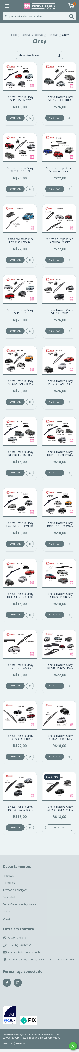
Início (13, 34)
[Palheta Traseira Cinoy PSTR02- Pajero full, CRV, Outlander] (69, 757)
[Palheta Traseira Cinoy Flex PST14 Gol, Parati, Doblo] (69, 473)
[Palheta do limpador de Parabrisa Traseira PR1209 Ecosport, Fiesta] (69, 260)
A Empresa (9, 882)
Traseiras (52, 34)
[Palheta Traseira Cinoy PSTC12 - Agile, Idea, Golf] (30, 402)
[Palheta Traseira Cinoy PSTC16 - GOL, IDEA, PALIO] (69, 118)
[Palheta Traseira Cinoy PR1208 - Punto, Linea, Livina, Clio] (69, 686)
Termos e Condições (15, 890)
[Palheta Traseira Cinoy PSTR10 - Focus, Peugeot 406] (30, 686)
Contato (7, 911)
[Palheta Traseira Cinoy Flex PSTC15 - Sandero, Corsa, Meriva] (30, 331)
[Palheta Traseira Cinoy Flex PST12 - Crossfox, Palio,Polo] (69, 544)
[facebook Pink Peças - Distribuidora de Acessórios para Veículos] (7, 983)
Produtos (8, 875)
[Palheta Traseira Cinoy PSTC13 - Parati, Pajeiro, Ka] (69, 331)
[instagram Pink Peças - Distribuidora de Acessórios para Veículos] (18, 983)
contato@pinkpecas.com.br (24, 952)
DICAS (6, 918)
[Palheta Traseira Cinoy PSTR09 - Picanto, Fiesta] (69, 615)
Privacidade (9, 897)
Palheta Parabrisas (32, 34)
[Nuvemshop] (14, 1044)
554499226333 (17, 938)
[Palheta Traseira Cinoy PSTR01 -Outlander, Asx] (30, 827)
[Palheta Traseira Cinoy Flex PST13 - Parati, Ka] (30, 544)
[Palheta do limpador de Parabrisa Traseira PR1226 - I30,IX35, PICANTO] (69, 189)
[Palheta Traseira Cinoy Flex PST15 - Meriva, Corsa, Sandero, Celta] (30, 118)
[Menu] (7, 6)
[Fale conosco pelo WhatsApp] (73, 1046)
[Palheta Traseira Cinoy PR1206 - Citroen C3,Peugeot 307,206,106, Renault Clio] (30, 757)
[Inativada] (9, 1015)
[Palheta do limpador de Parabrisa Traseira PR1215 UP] (30, 260)
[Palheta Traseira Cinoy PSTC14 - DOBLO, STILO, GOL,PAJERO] (30, 189)
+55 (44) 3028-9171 (20, 945)
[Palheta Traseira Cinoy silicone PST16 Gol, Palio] (30, 473)
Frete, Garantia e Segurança (19, 904)
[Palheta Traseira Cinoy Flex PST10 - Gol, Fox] (30, 615)
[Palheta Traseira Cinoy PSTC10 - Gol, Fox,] (69, 402)
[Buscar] (71, 16)
